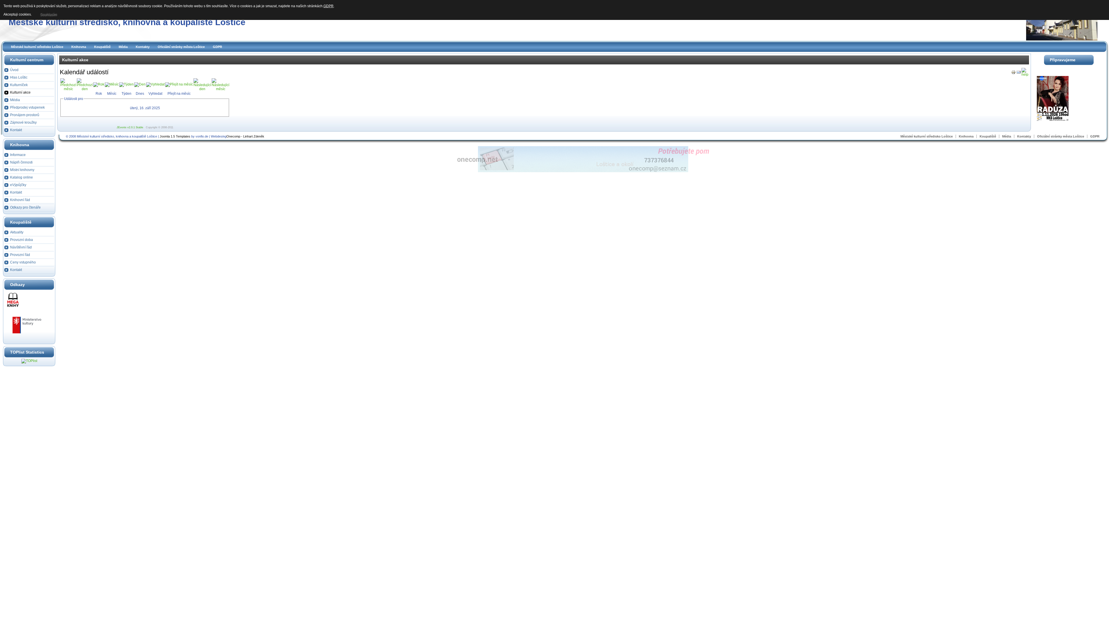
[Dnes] (140, 84)
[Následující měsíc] (220, 89)
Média (123, 47)
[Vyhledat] (155, 84)
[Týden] (126, 84)
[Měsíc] (112, 84)
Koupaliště (102, 47)
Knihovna (78, 47)
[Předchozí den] (85, 89)
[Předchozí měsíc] (68, 89)
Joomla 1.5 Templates (175, 136)
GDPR (217, 47)
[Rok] (98, 84)
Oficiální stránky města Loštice (181, 47)
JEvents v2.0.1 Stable (130, 127)
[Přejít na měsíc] (179, 84)
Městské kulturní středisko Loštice (37, 47)
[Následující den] (202, 89)
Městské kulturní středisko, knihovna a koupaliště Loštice (127, 22)
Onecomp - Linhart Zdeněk (245, 136)
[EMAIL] (1018, 73)
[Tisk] (1013, 73)
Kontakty (143, 47)
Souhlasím (48, 14)
